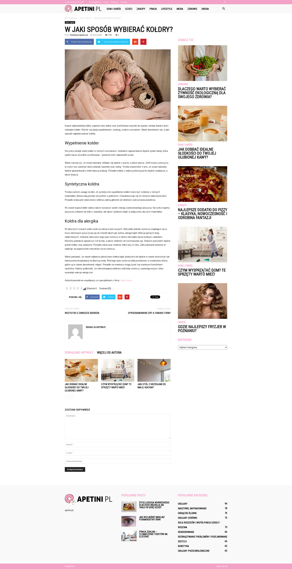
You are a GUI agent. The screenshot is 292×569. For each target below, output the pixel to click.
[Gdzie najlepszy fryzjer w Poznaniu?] (202, 301)
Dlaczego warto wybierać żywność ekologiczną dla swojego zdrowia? (202, 93)
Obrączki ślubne (187, 513)
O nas (106, 2)
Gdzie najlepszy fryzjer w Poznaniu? (202, 328)
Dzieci (128, 8)
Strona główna (95, 2)
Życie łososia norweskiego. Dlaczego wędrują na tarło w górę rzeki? (154, 505)
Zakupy (141, 8)
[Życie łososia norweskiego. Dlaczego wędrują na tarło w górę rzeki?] (129, 506)
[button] (223, 8)
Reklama (114, 2)
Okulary (182, 503)
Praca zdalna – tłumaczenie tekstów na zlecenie (153, 534)
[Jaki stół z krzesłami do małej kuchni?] (154, 370)
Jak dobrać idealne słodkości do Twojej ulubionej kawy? (77, 387)
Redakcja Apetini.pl (79, 35)
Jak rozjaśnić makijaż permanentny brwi (152, 518)
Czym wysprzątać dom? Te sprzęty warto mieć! (202, 272)
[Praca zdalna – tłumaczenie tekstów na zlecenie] (129, 536)
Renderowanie (186, 532)
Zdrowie (192, 8)
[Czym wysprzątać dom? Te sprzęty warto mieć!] (117, 370)
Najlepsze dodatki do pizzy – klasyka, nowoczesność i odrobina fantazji (202, 213)
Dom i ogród (114, 8)
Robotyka (183, 546)
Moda (180, 8)
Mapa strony (221, 566)
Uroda (205, 8)
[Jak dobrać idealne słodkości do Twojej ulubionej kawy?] (81, 370)
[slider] (74, 288)
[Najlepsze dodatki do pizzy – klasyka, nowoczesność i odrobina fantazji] (202, 184)
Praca (153, 8)
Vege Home (126, 280)
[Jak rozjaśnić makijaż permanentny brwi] (128, 521)
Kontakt (124, 2)
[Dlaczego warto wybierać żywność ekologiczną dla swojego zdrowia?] (202, 63)
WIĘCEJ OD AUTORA (109, 352)
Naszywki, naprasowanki (192, 508)
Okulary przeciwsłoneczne (193, 550)
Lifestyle (166, 8)
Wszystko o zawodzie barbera (82, 313)
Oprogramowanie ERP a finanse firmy (149, 313)
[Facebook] (225, 2)
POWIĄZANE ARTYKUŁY (79, 352)
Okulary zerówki (187, 517)
